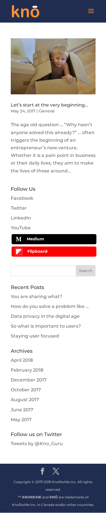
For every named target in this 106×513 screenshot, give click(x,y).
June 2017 (22, 409)
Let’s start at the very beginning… (49, 105)
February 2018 (27, 370)
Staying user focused (35, 336)
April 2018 (22, 360)
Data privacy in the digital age (45, 316)
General (47, 111)
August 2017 (25, 399)
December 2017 (29, 380)
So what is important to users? (46, 326)
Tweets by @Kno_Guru (37, 443)
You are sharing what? (36, 296)
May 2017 (21, 419)
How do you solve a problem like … (50, 306)
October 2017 (26, 389)
